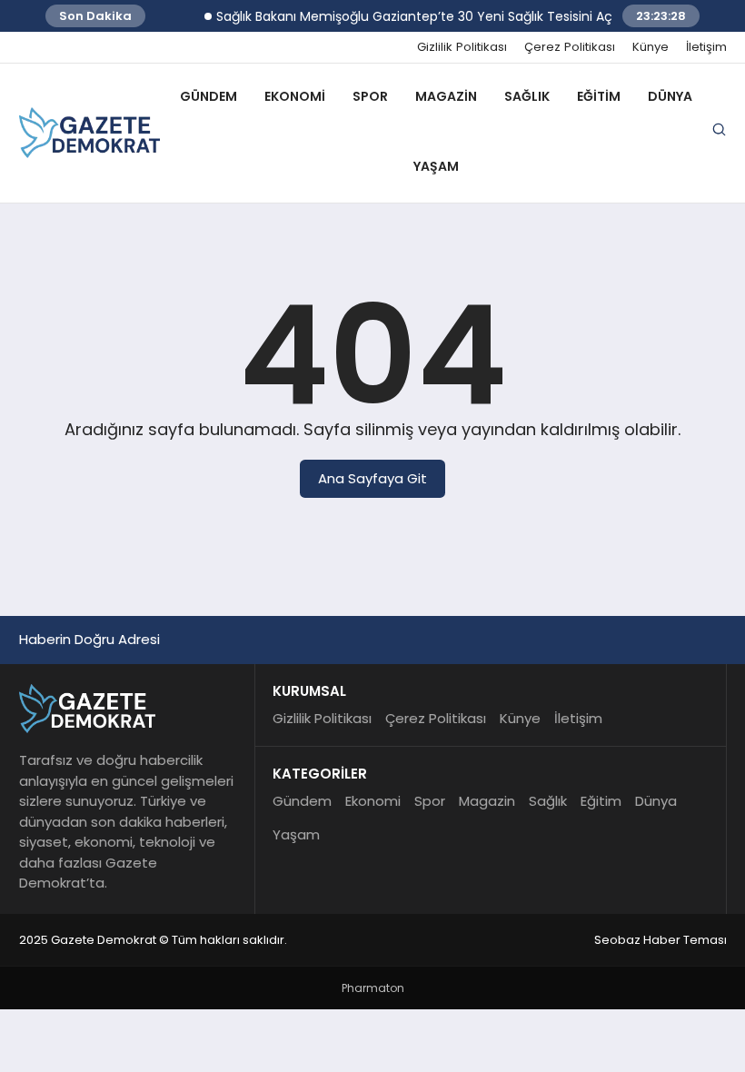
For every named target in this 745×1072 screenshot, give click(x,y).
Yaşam (436, 166)
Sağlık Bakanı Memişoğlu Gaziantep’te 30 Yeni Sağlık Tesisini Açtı (410, 16)
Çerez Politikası (569, 47)
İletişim (706, 47)
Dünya (670, 96)
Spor (370, 96)
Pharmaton (373, 988)
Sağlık (527, 96)
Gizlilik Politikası (462, 47)
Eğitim (599, 96)
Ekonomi (294, 96)
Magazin (446, 96)
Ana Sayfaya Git (372, 478)
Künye (650, 47)
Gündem (208, 96)
